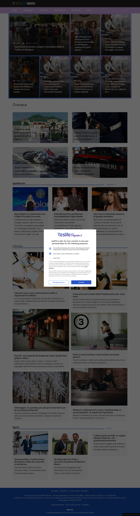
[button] (70, 258)
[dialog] (70, 258)
